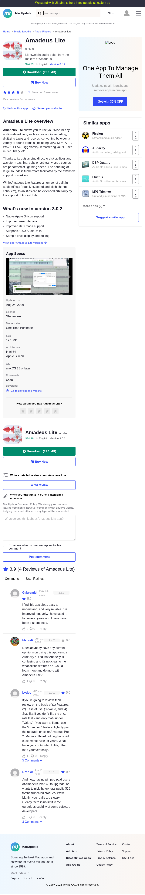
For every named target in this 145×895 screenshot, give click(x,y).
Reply (42, 629)
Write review (39, 485)
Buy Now (41, 82)
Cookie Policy (104, 864)
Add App (71, 851)
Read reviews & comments (19, 99)
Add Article (73, 864)
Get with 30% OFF (110, 102)
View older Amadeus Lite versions (23, 242)
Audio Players (43, 31)
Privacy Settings (106, 858)
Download (41, 72)
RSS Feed (128, 858)
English (15, 878)
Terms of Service (106, 844)
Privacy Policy (104, 851)
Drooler (27, 772)
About (70, 844)
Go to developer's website (26, 390)
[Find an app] (39, 13)
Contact (126, 844)
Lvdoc (26, 693)
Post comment (39, 557)
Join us (105, 3)
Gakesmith (30, 593)
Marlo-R (27, 640)
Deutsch (27, 878)
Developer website (49, 108)
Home (6, 31)
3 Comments (30, 822)
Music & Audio (22, 31)
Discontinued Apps (78, 858)
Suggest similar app (110, 217)
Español (39, 878)
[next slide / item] (69, 276)
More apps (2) (92, 206)
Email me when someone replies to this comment (35, 547)
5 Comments (30, 760)
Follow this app (17, 108)
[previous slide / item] (8, 276)
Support (127, 851)
